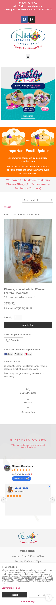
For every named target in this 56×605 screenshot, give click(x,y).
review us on (20, 478)
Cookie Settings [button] (28, 601)
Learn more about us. (11, 588)
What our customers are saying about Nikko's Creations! (28, 446)
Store (6, 214)
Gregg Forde (21, 487)
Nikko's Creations (22, 466)
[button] (28, 56)
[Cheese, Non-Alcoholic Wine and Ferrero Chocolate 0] (28, 251)
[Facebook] (24, 19)
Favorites (28, 402)
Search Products (28, 393)
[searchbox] (37, 200)
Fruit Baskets (19, 214)
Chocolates (34, 214)
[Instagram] (31, 19)
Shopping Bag (28, 412)
